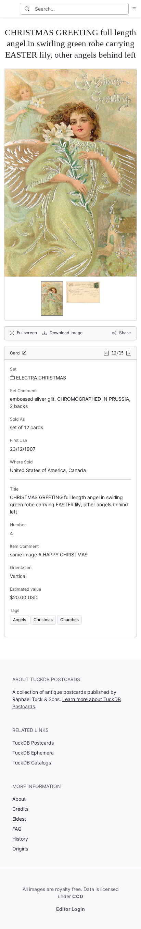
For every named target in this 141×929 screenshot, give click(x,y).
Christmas (43, 619)
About (19, 799)
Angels (19, 619)
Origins (20, 849)
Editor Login (70, 909)
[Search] (27, 8)
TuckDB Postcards (33, 743)
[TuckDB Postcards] (9, 9)
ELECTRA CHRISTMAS (41, 378)
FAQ (17, 829)
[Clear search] (123, 8)
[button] (133, 9)
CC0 (77, 896)
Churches (69, 619)
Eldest (19, 819)
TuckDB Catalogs (31, 762)
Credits (20, 809)
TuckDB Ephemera (33, 753)
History (20, 839)
